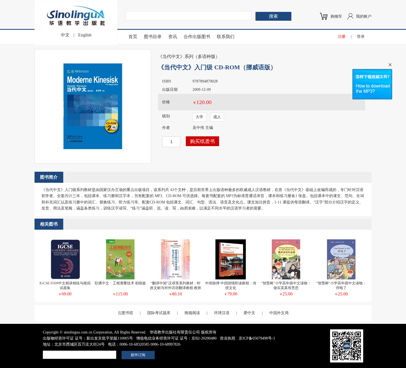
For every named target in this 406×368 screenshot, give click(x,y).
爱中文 (249, 313)
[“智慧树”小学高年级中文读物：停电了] (341, 278)
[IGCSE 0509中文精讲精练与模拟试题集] (65, 278)
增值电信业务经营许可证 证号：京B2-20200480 (176, 338)
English (84, 35)
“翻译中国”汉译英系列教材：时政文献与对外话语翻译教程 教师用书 (175, 288)
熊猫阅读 (192, 313)
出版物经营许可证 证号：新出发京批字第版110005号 (88, 338)
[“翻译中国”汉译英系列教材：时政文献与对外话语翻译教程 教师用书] (175, 278)
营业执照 (227, 338)
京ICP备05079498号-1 (257, 338)
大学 (199, 117)
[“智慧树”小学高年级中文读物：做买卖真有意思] (286, 278)
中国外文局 (279, 313)
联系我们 (225, 36)
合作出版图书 (197, 36)
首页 (132, 36)
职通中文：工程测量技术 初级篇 (120, 283)
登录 (361, 37)
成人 (217, 117)
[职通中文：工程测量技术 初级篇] (120, 278)
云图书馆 (125, 313)
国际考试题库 (158, 313)
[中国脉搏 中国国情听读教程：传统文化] (230, 278)
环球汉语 (222, 313)
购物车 (336, 16)
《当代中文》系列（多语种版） (189, 56)
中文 (65, 35)
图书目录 (153, 36)
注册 (342, 37)
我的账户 (363, 16)
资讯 (172, 36)
